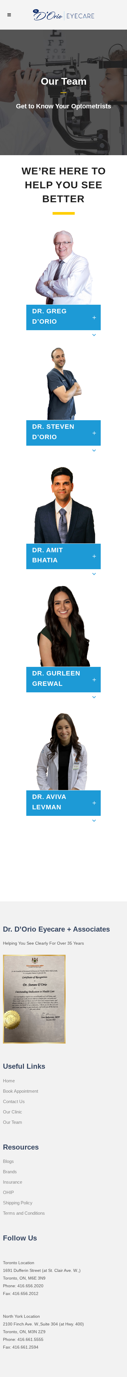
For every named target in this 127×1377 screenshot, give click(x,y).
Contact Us (14, 1101)
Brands (10, 1171)
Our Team (12, 1122)
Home (9, 1080)
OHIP (8, 1192)
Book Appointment (20, 1091)
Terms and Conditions (24, 1213)
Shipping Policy (17, 1202)
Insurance (12, 1182)
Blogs (8, 1161)
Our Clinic (12, 1111)
